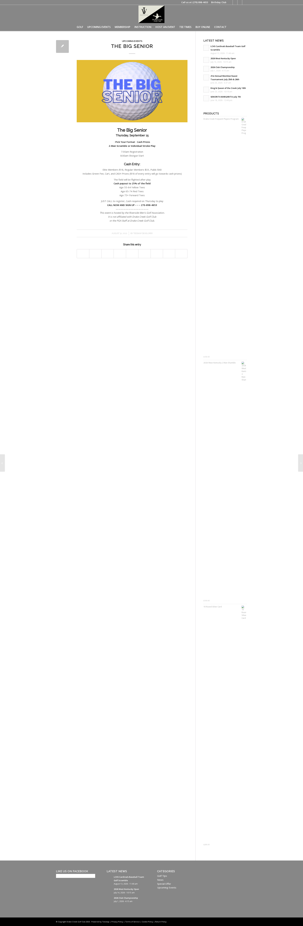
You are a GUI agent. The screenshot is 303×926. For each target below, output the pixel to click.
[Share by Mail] (181, 253)
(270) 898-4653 (200, 2)
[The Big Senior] (62, 46)
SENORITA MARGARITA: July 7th (226, 96)
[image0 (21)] (151, 14)
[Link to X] (235, 2)
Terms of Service (132, 921)
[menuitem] (218, 2)
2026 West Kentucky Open (223, 58)
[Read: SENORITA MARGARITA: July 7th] (206, 98)
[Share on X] (95, 253)
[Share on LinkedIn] (132, 253)
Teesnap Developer (143, 233)
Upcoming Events (132, 41)
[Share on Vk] (157, 253)
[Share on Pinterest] (120, 253)
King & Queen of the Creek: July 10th (228, 88)
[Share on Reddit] (169, 253)
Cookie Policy (147, 921)
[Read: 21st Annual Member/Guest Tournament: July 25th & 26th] (206, 77)
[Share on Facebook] (83, 253)
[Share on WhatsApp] (108, 253)
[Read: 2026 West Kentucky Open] (206, 60)
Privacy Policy (117, 921)
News (160, 879)
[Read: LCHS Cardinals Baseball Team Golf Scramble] (206, 48)
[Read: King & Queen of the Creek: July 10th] (206, 89)
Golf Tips (162, 875)
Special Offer (164, 883)
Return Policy (160, 921)
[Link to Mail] (244, 2)
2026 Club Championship (223, 67)
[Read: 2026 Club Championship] (206, 69)
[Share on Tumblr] (144, 253)
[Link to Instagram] (240, 2)
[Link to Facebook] (230, 2)
